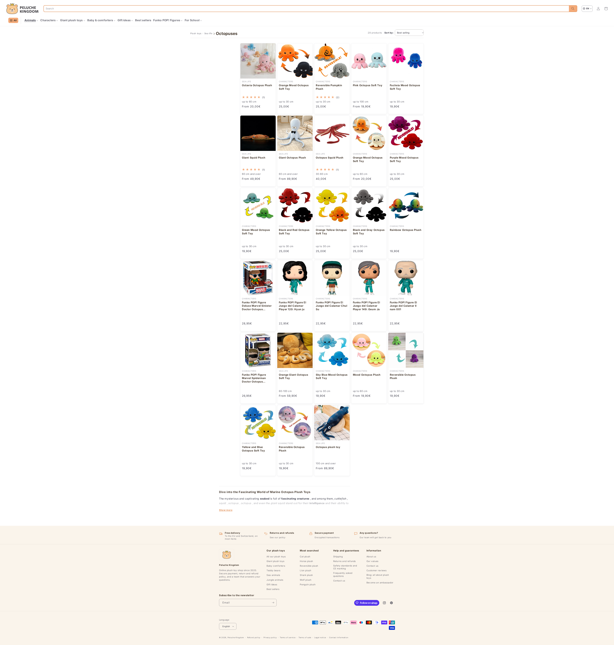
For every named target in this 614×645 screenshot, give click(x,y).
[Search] (573, 9)
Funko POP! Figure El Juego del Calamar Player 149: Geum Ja (366, 306)
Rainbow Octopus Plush (405, 229)
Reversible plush (309, 566)
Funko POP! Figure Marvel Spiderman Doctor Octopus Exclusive (254, 378)
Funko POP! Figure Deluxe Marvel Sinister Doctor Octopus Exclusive (257, 306)
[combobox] (306, 9)
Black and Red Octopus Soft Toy (294, 231)
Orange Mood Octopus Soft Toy (294, 87)
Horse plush (306, 561)
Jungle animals (275, 580)
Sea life (208, 33)
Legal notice (320, 637)
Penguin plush (307, 584)
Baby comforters (276, 566)
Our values (372, 561)
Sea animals (273, 575)
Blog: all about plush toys (377, 576)
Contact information (338, 637)
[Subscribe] (272, 602)
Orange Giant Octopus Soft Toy (293, 376)
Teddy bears (273, 570)
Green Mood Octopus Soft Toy (256, 231)
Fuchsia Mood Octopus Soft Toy (405, 87)
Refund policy (253, 637)
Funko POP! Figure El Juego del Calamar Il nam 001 (403, 306)
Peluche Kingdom (236, 637)
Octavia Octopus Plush (257, 85)
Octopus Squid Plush (329, 157)
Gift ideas (272, 584)
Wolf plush (305, 580)
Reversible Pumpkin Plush (329, 87)
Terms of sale (305, 637)
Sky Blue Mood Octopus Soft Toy (332, 376)
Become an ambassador (379, 582)
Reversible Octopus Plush (403, 376)
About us (371, 556)
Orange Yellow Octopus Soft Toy (331, 231)
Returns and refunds (344, 561)
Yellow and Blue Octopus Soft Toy (253, 448)
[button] (31, 20)
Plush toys (195, 33)
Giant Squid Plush (253, 157)
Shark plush (306, 575)
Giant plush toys (275, 561)
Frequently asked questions (342, 574)
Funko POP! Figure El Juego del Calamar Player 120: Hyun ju (292, 306)
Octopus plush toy (328, 447)
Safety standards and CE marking (345, 567)
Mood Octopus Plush (367, 374)
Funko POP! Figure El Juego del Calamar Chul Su (331, 306)
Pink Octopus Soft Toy (367, 85)
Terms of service (287, 637)
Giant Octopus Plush (292, 157)
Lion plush (305, 570)
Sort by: (389, 32)
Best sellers (273, 589)
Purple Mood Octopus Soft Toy (404, 159)
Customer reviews (376, 570)
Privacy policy (270, 637)
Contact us (339, 580)
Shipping (338, 556)
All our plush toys (276, 556)
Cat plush (305, 556)
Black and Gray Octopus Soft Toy (369, 231)
